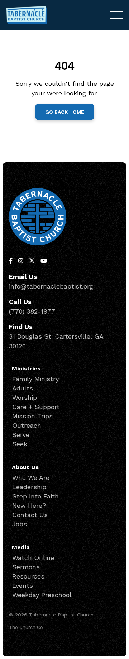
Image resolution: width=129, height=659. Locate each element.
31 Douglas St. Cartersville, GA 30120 (56, 341)
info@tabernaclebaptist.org (51, 286)
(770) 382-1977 (32, 311)
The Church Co (26, 627)
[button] (116, 15)
